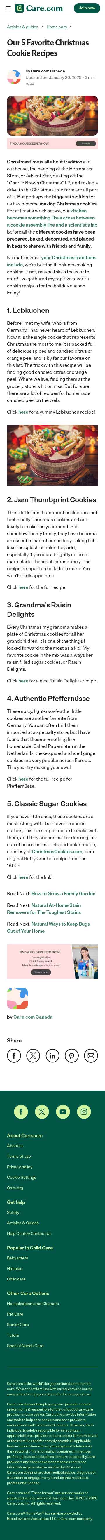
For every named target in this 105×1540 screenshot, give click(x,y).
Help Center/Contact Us (29, 1233)
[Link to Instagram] (84, 1112)
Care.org (15, 1187)
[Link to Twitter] (42, 1112)
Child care (16, 1279)
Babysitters (17, 1258)
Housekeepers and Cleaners (33, 1303)
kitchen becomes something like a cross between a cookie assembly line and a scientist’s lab (52, 218)
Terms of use (19, 1156)
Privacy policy (19, 1166)
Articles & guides (23, 27)
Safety (13, 1212)
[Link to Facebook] (21, 1112)
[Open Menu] (8, 8)
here (23, 412)
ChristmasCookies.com (57, 851)
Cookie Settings (21, 1177)
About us (15, 1145)
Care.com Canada (48, 71)
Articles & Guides (23, 1223)
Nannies (14, 1268)
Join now (87, 8)
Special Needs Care (25, 1345)
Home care (57, 27)
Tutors (13, 1335)
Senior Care (18, 1324)
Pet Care (15, 1314)
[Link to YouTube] (63, 1112)
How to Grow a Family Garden (63, 893)
